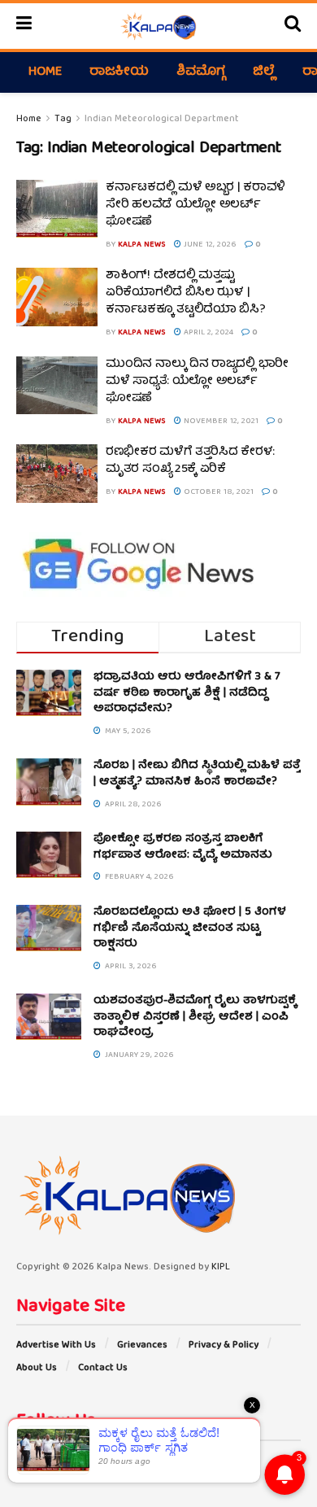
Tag (63, 119)
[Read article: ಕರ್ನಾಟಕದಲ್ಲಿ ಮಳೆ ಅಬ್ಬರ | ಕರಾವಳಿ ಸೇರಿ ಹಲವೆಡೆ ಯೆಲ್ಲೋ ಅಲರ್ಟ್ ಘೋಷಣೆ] (57, 209)
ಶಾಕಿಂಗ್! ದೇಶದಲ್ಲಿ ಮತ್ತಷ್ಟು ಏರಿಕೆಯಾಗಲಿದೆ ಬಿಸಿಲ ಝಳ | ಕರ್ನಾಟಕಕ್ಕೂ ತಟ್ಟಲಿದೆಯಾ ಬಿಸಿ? (186, 293)
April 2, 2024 (207, 332)
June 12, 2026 (209, 245)
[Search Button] (292, 26)
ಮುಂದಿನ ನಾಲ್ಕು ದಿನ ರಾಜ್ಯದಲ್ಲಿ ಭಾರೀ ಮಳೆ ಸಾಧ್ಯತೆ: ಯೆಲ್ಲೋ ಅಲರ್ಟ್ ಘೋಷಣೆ (197, 381)
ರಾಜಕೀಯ (119, 72)
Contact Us (103, 1368)
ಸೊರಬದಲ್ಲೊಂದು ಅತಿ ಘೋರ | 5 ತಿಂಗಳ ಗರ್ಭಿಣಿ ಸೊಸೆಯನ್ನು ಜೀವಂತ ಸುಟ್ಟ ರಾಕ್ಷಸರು (189, 928)
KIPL (220, 1267)
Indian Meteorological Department (162, 119)
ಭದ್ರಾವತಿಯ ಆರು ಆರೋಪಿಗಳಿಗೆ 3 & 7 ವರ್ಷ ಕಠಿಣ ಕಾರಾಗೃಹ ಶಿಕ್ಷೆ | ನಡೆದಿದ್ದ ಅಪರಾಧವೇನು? (186, 693)
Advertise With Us (56, 1345)
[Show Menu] (24, 26)
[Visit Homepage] (158, 26)
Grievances (142, 1345)
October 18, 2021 (217, 492)
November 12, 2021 (219, 421)
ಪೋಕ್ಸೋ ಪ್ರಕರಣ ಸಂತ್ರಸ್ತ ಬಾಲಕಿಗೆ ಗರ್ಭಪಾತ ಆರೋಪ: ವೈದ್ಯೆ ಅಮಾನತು (182, 847)
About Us (36, 1368)
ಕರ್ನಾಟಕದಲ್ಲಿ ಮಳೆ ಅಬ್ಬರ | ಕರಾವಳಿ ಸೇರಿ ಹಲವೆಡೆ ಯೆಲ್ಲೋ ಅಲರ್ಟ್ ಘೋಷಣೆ (195, 205)
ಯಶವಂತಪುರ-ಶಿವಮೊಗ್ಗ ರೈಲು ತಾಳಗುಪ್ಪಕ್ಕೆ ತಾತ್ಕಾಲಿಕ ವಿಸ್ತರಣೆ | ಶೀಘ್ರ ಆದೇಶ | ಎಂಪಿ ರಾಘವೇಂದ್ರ (195, 1016)
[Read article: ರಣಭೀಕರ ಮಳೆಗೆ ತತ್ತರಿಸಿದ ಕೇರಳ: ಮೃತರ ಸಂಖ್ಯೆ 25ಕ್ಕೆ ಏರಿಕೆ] (57, 473)
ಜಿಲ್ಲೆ (264, 72)
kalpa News (142, 245)
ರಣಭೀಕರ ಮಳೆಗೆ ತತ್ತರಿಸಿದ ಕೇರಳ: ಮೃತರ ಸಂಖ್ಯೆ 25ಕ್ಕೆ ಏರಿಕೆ (190, 461)
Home (45, 72)
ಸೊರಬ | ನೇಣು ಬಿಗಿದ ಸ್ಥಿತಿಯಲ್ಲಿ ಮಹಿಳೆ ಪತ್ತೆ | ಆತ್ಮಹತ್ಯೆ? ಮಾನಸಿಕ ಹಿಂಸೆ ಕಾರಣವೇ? (197, 774)
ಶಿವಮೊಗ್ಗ (200, 72)
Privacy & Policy (223, 1345)
